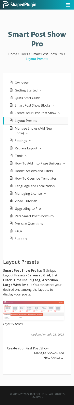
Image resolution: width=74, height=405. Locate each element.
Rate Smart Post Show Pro (34, 216)
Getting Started (26, 90)
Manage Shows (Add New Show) (33, 130)
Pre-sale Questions (29, 223)
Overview (21, 83)
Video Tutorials (26, 201)
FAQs (18, 231)
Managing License (28, 193)
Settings (21, 141)
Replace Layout (26, 148)
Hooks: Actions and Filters (34, 171)
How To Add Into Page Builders (38, 163)
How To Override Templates (36, 178)
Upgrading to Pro (28, 208)
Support (21, 239)
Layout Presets (26, 120)
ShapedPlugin (37, 394)
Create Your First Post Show (35, 113)
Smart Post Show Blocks (33, 105)
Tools (19, 156)
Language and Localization (35, 186)
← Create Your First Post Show (26, 348)
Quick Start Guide (27, 98)
